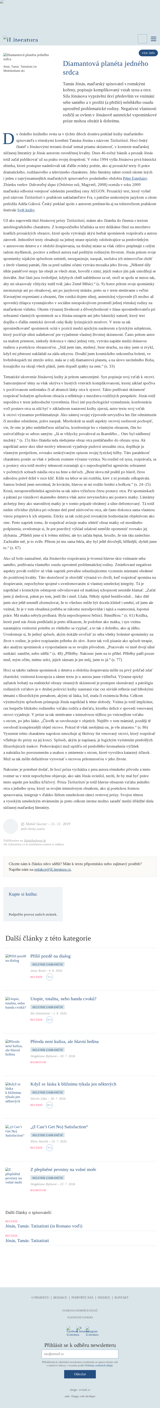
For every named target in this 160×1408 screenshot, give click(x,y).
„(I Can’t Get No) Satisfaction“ (59, 1126)
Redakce (60, 1297)
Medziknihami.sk (35, 840)
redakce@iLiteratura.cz (52, 869)
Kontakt (122, 1297)
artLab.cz (84, 1390)
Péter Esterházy (135, 178)
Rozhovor (38, 1062)
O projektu (40, 1297)
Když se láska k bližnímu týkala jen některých (73, 1084)
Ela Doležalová (40, 1013)
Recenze (36, 977)
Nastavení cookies (80, 1317)
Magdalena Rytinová (43, 1056)
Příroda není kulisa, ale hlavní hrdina (64, 1041)
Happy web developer (83, 1396)
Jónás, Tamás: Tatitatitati (27, 1240)
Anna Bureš (37, 971)
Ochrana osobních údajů (80, 1310)
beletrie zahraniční (47, 964)
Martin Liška (38, 1099)
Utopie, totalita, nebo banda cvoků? (63, 998)
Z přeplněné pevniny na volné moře (63, 1169)
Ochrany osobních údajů (99, 1365)
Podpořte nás (82, 1297)
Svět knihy (26, 210)
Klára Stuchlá (39, 1141)
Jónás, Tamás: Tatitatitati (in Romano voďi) (43, 1226)
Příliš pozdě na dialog (50, 956)
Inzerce (104, 1297)
